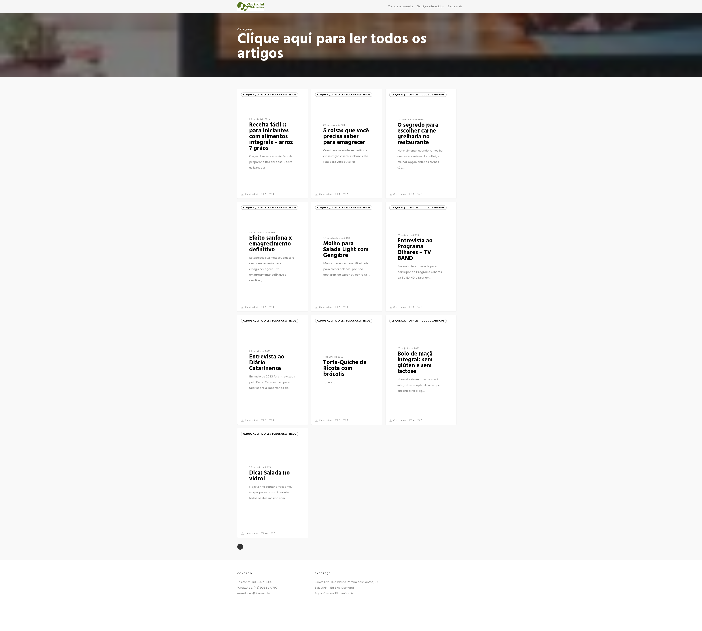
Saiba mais (455, 6)
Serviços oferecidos (430, 6)
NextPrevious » (240, 547)
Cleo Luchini (251, 194)
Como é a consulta (400, 6)
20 (266, 533)
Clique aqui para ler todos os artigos (269, 94)
